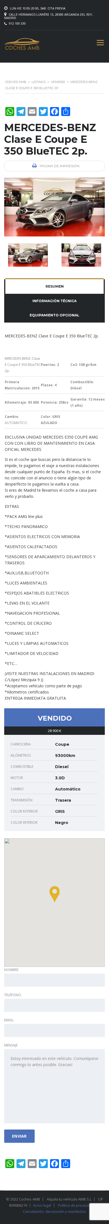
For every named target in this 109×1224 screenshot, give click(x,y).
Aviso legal (42, 1205)
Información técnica (54, 301)
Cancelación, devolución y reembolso (54, 1211)
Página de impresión (59, 166)
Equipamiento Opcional (54, 315)
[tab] (54, 286)
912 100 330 (17, 23)
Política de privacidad (76, 1205)
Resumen (55, 286)
